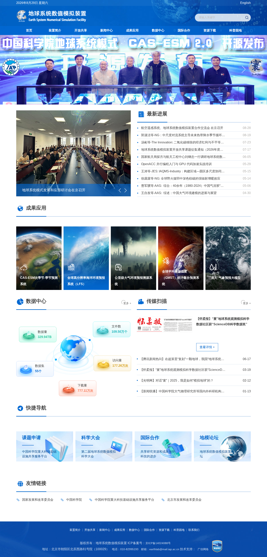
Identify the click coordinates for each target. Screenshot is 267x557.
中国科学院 (74, 499)
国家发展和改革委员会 (37, 499)
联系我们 (193, 529)
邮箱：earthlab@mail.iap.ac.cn (160, 549)
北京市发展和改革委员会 (184, 499)
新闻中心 (106, 30)
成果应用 (132, 30)
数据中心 (158, 30)
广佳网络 (203, 549)
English (245, 2)
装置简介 (55, 30)
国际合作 (184, 30)
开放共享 (80, 30)
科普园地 (235, 30)
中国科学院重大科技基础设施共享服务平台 (124, 499)
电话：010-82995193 (125, 549)
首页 (29, 30)
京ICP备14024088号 (158, 543)
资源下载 (209, 30)
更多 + (127, 303)
